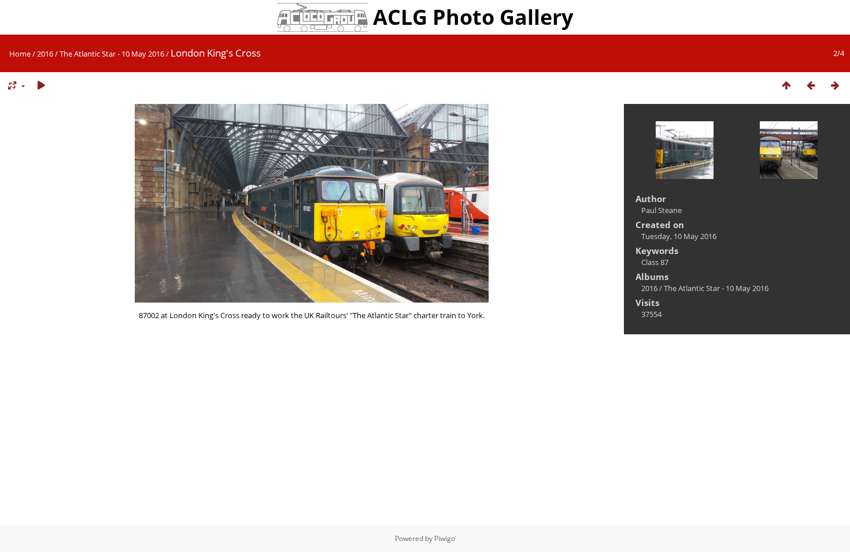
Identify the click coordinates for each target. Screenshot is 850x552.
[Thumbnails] (786, 86)
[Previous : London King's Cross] (811, 86)
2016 (45, 54)
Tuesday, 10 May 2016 (678, 236)
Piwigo (444, 538)
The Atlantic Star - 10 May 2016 (112, 54)
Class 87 (654, 262)
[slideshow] (41, 86)
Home (20, 54)
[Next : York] (835, 86)
